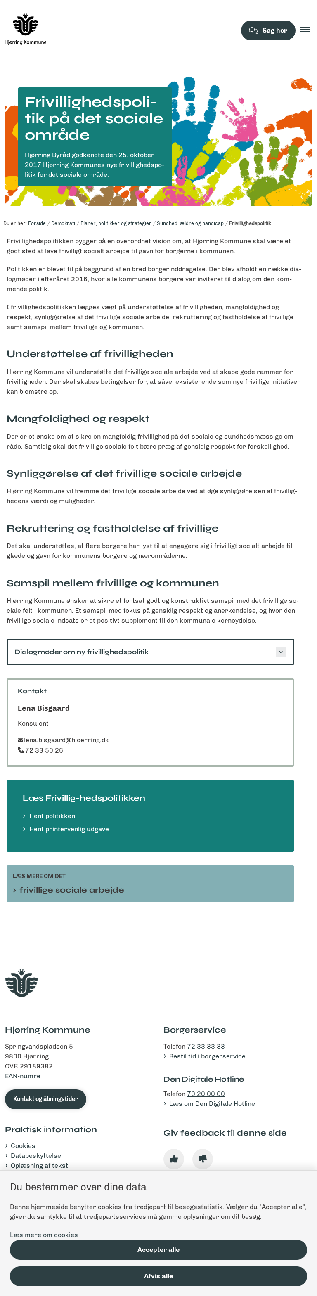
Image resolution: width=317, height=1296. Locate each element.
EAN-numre (22, 1076)
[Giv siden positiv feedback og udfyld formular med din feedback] (173, 1159)
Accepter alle (158, 1250)
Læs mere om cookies (44, 1235)
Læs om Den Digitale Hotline (212, 1104)
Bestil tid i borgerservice (207, 1056)
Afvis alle (158, 1276)
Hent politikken (52, 816)
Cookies (23, 1146)
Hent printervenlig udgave (69, 829)
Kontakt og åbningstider (45, 1099)
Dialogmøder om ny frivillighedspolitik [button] (81, 652)
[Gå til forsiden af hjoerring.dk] (114, 30)
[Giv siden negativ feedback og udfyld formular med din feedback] (202, 1159)
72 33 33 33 (206, 1046)
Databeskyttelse (36, 1156)
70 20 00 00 (206, 1094)
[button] (308, 30)
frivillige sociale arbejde (71, 890)
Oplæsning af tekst (39, 1165)
